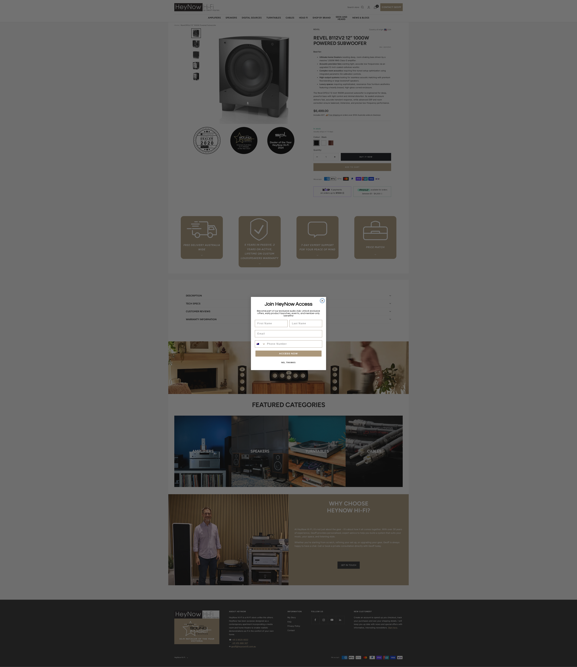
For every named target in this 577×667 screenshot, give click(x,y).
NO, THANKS (288, 363)
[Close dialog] (322, 300)
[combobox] (260, 343)
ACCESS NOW (288, 353)
